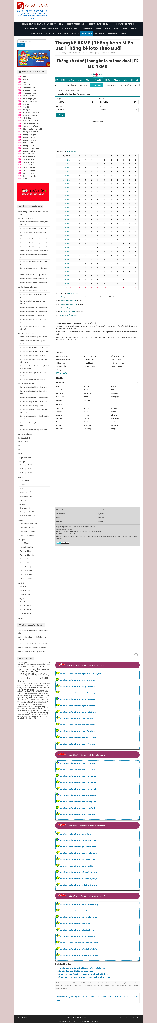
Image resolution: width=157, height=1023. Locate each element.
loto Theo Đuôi (92, 983)
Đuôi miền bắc (80, 983)
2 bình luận (112, 53)
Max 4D (26, 107)
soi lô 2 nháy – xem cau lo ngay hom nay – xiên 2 (32, 12)
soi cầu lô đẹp (28, 711)
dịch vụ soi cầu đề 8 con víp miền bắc (34, 247)
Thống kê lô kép (29, 140)
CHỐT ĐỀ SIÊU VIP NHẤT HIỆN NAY (37, 663)
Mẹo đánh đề (30, 695)
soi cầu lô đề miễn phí (40, 712)
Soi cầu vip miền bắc (75, 24)
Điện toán (62, 34)
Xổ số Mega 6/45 (29, 99)
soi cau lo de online (28, 701)
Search (21, 45)
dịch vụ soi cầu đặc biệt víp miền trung (34, 347)
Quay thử (111, 34)
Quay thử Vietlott (30, 176)
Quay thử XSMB (29, 168)
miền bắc (120, 983)
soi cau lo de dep (29, 697)
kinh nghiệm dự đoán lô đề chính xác (35, 694)
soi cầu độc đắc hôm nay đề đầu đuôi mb (77, 814)
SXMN (107, 29)
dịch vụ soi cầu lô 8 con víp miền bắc (33, 290)
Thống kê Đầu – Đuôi (31, 148)
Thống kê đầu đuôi (30, 132)
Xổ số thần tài (28, 118)
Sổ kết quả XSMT (29, 93)
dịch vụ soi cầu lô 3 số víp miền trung (33, 355)
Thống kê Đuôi (28, 146)
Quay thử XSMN (29, 170)
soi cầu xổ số (35, 716)
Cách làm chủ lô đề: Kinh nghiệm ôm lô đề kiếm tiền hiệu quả (85, 977)
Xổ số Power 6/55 (30, 101)
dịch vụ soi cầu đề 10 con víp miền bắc (34, 251)
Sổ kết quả (35, 34)
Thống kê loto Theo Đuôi (83, 985)
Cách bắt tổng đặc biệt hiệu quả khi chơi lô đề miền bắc (83, 974)
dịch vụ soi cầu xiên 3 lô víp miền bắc (33, 312)
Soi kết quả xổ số (69, 29)
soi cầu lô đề (42, 710)
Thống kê (86, 34)
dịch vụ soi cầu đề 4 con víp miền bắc (34, 239)
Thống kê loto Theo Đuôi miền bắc (106, 985)
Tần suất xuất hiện (30, 154)
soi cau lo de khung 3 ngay (32, 698)
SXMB (98, 29)
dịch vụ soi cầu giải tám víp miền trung (34, 351)
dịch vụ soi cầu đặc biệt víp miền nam (34, 398)
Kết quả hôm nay (130, 29)
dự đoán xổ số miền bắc (33, 689)
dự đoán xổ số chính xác (26, 685)
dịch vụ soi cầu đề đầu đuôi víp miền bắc (33, 644)
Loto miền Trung (29, 165)
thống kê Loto (68, 985)
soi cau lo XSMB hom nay (29, 704)
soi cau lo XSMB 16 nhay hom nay (34, 703)
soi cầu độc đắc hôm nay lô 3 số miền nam (78, 885)
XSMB (25, 77)
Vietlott (49, 34)
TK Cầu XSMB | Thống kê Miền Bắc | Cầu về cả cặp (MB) (82, 968)
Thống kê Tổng (29, 151)
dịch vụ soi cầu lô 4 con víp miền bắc (33, 279)
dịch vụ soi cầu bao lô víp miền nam (33, 387)
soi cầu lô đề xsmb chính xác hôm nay (28, 715)
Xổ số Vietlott (24, 480)
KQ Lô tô (98, 34)
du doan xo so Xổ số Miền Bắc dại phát (32, 675)
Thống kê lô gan (29, 135)
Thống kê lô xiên (29, 137)
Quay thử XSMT (29, 173)
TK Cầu (74, 34)
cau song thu (22, 663)
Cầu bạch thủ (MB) (30, 121)
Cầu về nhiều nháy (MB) (32, 129)
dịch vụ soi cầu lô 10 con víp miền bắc (34, 275)
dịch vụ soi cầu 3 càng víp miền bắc (33, 228)
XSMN (25, 79)
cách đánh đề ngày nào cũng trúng (33, 671)
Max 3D (26, 104)
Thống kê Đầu (28, 143)
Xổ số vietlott (28, 96)
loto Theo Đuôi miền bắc (107, 983)
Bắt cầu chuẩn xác (50, 29)
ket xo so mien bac (24, 692)
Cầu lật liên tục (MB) (31, 124)
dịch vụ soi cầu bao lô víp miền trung (33, 337)
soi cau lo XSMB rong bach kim (33, 707)
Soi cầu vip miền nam (28, 29)
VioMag (65, 1021)
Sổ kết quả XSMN (29, 90)
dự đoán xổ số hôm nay (29, 688)
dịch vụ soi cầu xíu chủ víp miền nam (33, 430)
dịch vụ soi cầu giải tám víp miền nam (34, 402)
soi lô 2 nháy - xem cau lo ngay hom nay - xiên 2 (75, 53)
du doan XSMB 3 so (32, 680)
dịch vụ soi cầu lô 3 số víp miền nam (33, 405)
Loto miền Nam (29, 162)
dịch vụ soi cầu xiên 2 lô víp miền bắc (33, 308)
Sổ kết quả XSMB (29, 88)
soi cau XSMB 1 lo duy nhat (28, 708)
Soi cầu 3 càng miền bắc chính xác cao (76, 971)
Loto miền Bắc (28, 159)
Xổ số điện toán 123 (30, 115)
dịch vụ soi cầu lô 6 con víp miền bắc (33, 283)
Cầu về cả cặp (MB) (30, 126)
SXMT (116, 29)
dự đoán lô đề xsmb (29, 682)
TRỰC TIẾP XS (86, 29)
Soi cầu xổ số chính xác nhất (32, 717)
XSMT (25, 82)
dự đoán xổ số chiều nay (40, 684)
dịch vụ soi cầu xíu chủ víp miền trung (34, 379)
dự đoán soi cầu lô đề (42, 682)
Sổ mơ (123, 34)
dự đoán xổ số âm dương (42, 690)
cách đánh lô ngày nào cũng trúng (31, 668)
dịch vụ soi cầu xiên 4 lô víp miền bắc (33, 316)
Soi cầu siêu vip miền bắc (99, 24)
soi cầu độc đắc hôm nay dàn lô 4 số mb (77, 744)
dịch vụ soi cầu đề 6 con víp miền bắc (34, 243)
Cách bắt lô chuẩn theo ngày (35, 665)
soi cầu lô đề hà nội (23, 713)
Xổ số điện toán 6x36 (31, 112)
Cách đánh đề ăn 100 (35, 673)
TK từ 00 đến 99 (29, 157)
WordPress (95, 1021)
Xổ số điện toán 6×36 (27, 516)
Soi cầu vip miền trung (124, 24)
